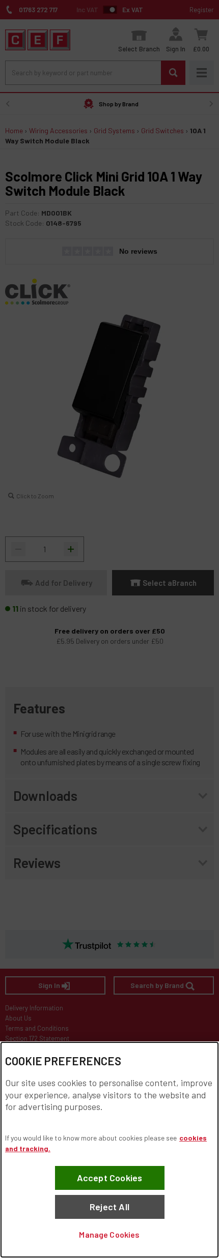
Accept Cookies (110, 1177)
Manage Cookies (109, 1234)
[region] (109, 1149)
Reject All (109, 1206)
